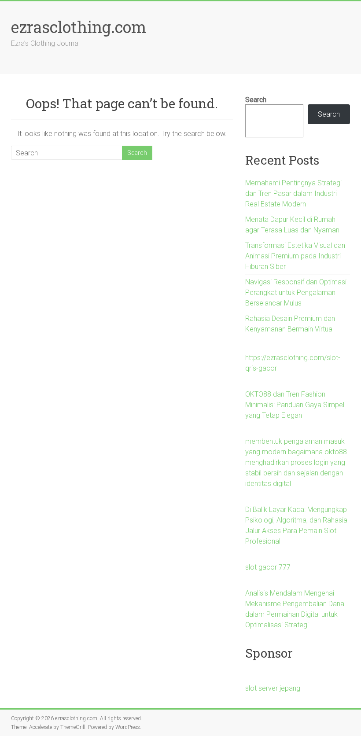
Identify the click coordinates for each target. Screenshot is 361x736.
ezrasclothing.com (78, 26)
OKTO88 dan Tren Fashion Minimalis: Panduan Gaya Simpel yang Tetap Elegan (294, 405)
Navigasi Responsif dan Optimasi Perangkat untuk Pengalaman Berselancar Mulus (295, 292)
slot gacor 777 (268, 567)
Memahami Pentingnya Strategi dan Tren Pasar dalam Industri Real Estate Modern (293, 193)
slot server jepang (272, 688)
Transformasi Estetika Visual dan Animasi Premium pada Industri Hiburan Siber (295, 256)
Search (255, 100)
